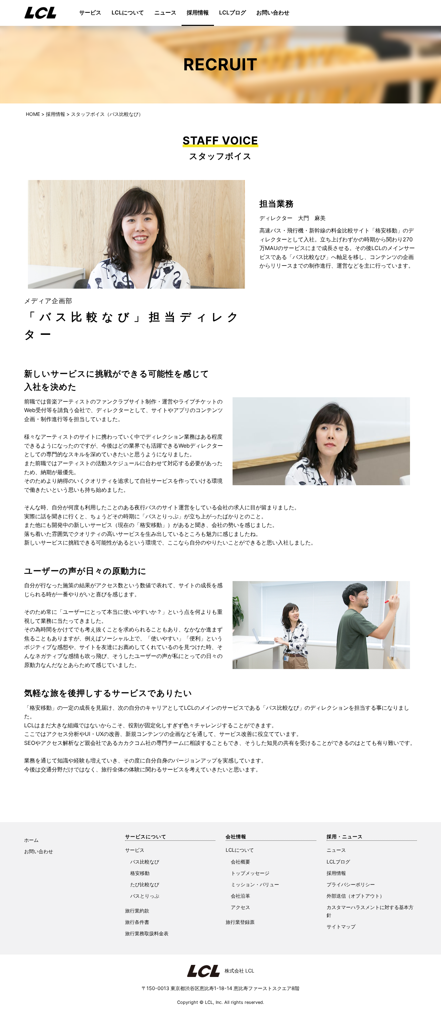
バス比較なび (144, 862)
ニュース (165, 12)
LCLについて (128, 12)
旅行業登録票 (240, 922)
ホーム (31, 840)
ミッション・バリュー (255, 884)
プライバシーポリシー (351, 884)
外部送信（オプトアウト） (355, 896)
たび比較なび (144, 884)
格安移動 (140, 873)
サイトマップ (341, 926)
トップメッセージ (250, 873)
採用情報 (198, 12)
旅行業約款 (137, 911)
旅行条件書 (137, 922)
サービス (90, 12)
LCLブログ (232, 12)
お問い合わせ (272, 12)
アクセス (240, 907)
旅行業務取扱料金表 (146, 933)
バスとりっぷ (144, 896)
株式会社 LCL (237, 971)
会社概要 (240, 862)
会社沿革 (240, 896)
